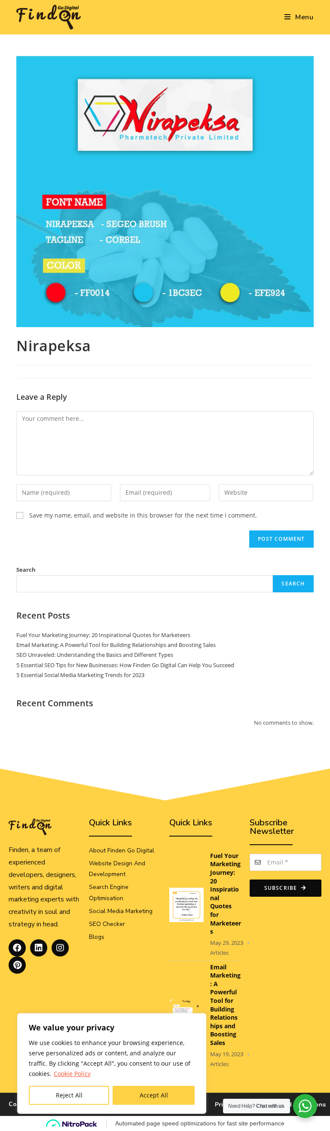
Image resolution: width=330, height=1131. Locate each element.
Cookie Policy (72, 1074)
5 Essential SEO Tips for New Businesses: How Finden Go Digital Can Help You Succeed (125, 665)
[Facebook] (17, 947)
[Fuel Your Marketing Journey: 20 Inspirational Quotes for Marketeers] (186, 904)
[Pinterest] (17, 965)
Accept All (154, 1095)
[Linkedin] (38, 947)
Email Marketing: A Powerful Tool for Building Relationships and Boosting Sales (116, 645)
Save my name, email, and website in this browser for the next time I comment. (143, 515)
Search (26, 569)
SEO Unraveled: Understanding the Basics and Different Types (94, 655)
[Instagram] (60, 947)
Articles (219, 952)
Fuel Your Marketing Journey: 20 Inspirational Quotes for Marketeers (103, 635)
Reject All (69, 1095)
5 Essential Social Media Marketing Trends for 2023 (80, 675)
